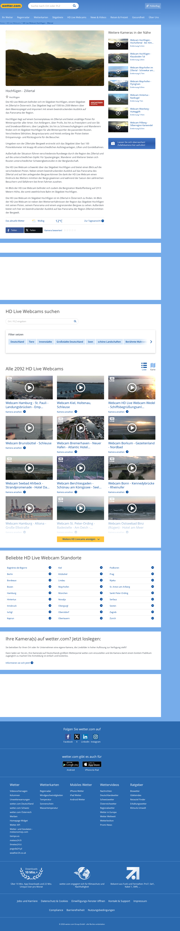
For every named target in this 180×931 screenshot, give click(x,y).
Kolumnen (15, 795)
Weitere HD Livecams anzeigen (78, 539)
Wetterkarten (49, 785)
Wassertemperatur (49, 807)
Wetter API (15, 824)
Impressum (140, 901)
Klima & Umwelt (138, 807)
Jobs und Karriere (27, 901)
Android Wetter (77, 799)
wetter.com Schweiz (19, 807)
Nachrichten (106, 791)
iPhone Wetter (77, 791)
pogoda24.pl (16, 848)
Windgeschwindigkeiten (51, 795)
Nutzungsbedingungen (101, 910)
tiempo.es (14, 836)
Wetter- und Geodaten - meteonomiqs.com (21, 830)
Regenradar (45, 791)
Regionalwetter (107, 807)
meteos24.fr (16, 840)
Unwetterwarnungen (20, 799)
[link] (7, 17)
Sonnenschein (46, 803)
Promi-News (106, 824)
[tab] (145, 367)
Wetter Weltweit (108, 816)
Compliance (56, 910)
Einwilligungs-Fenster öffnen (88, 901)
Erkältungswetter (138, 803)
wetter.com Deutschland (21, 803)
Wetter (15, 785)
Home (2, 23)
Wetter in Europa (108, 812)
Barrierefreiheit (76, 910)
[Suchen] (74, 6)
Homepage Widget (19, 820)
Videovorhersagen (18, 791)
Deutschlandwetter (109, 795)
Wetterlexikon (107, 820)
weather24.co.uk (18, 852)
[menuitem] (7, 17)
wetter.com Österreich (21, 812)
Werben (13, 816)
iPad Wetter (75, 795)
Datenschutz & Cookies (54, 901)
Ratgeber (136, 785)
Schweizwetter (107, 799)
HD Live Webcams (14, 23)
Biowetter (135, 791)
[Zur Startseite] (11, 5)
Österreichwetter (108, 803)
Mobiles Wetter (81, 785)
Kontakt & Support (119, 901)
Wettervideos (109, 785)
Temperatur (45, 799)
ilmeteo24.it (16, 844)
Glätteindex (135, 795)
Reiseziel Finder (137, 799)
